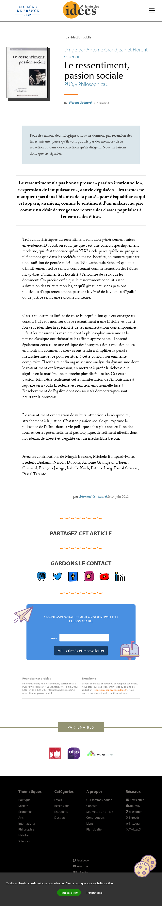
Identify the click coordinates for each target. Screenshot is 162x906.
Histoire (23, 835)
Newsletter (136, 800)
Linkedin (81, 872)
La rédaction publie (78, 37)
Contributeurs (95, 817)
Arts (21, 817)
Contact (91, 806)
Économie (25, 812)
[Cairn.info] (100, 753)
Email (54, 638)
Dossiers (59, 817)
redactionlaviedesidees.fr (110, 689)
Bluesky (135, 806)
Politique (24, 800)
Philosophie (26, 829)
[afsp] (74, 753)
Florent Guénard (80, 102)
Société (23, 806)
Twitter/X (135, 829)
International (27, 823)
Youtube (82, 866)
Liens (89, 823)
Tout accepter (69, 893)
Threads (133, 817)
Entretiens (61, 812)
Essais (58, 800)
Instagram (135, 823)
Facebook (82, 860)
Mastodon (135, 812)
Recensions (61, 806)
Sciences (24, 841)
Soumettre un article (99, 812)
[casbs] (55, 753)
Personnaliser (95, 893)
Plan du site (94, 829)
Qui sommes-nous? (99, 800)
